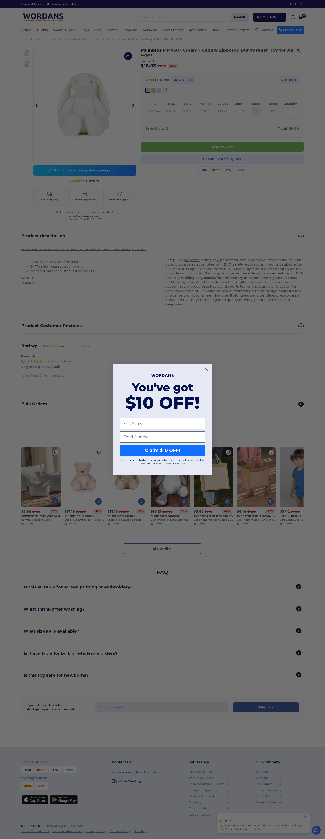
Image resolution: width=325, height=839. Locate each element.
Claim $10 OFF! (162, 450)
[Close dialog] (206, 370)
